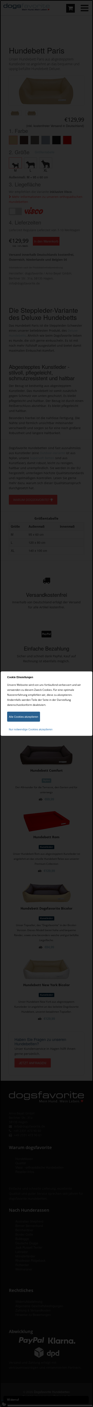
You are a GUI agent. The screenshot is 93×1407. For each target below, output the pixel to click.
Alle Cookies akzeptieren (23, 716)
